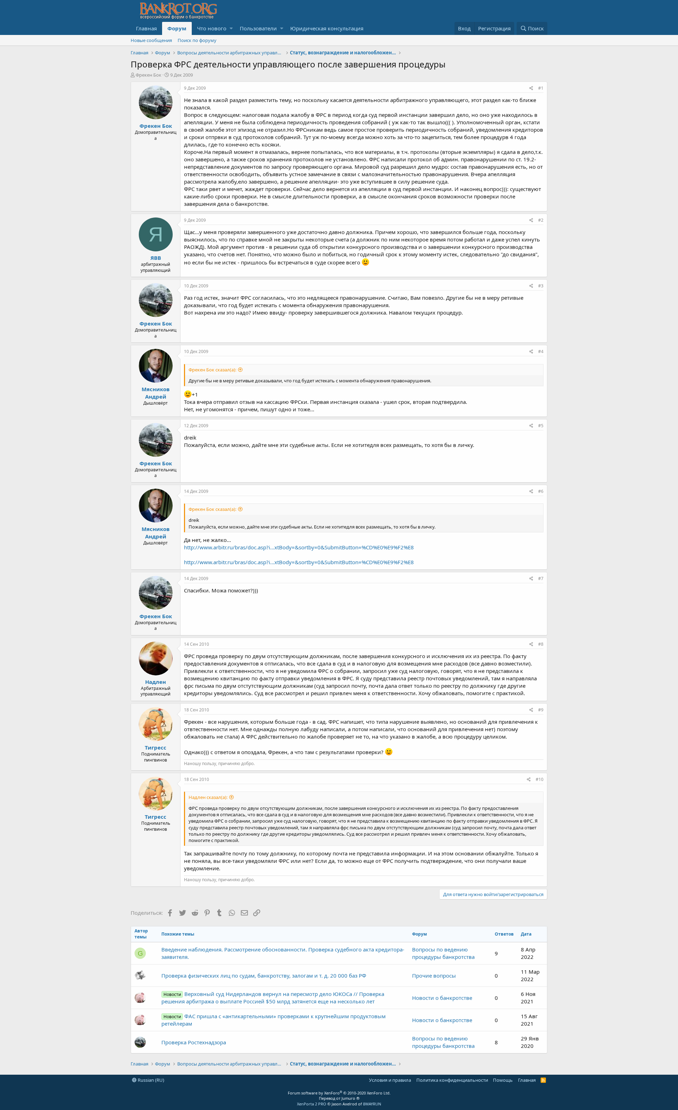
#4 (540, 351)
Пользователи (258, 28)
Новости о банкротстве (442, 997)
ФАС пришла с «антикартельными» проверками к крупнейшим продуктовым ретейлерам (273, 1020)
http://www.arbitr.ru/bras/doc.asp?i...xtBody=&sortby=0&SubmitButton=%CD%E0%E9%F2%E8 (299, 547)
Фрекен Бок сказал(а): (212, 369)
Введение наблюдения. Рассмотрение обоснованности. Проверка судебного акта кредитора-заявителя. (282, 953)
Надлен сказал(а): (208, 797)
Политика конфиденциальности (452, 1080)
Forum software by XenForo (339, 1093)
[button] (231, 28)
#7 (540, 578)
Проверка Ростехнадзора (193, 1042)
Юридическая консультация (326, 28)
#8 (540, 644)
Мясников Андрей (156, 393)
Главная (146, 28)
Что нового (211, 28)
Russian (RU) (150, 1080)
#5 (540, 426)
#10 (539, 779)
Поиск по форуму (197, 40)
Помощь (503, 1080)
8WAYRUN (372, 1103)
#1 (540, 88)
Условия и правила (390, 1080)
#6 (540, 491)
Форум (176, 28)
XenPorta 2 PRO (311, 1103)
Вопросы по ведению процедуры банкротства (443, 953)
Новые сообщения (151, 40)
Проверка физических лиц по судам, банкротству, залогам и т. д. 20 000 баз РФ (263, 975)
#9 (540, 710)
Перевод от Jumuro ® (339, 1098)
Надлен (155, 681)
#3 (540, 286)
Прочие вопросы (434, 975)
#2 (540, 220)
